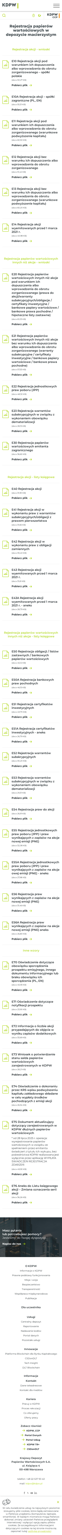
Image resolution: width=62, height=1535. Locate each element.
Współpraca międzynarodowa (31, 1293)
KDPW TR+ (33, 1444)
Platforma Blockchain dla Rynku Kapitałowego (31, 1353)
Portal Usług (33, 1439)
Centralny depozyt (31, 1321)
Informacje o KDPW (31, 1270)
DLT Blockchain (31, 1367)
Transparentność (31, 1289)
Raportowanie (31, 1326)
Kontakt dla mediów (31, 1390)
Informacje (31, 1375)
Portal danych (31, 1335)
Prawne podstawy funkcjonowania (31, 1275)
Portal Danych (33, 1435)
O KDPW (31, 1266)
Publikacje (31, 1298)
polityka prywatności (39, 1531)
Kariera (31, 1399)
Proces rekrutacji (31, 1408)
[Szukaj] (4, 15)
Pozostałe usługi (31, 1340)
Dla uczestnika (31, 1307)
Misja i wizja (31, 1280)
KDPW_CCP (33, 1430)
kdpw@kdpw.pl (34, 1483)
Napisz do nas (11, 1243)
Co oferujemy (31, 1413)
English (39, 15)
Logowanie (33, 15)
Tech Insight (31, 1363)
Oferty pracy (31, 1417)
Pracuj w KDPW (31, 1403)
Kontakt (31, 1380)
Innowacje (31, 1349)
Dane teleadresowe (31, 1385)
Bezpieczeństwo (31, 1284)
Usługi (31, 1317)
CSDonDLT (31, 1358)
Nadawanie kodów (31, 1330)
